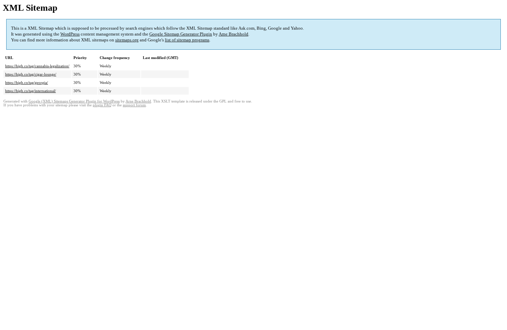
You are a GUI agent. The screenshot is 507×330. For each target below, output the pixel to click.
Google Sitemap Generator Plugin (180, 34)
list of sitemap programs (187, 39)
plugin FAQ (102, 105)
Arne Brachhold (233, 34)
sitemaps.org (127, 39)
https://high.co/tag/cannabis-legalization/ (37, 66)
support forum (134, 105)
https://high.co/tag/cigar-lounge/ (30, 74)
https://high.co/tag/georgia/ (26, 82)
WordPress (70, 34)
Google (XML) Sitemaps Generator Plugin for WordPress (74, 101)
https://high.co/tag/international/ (30, 91)
